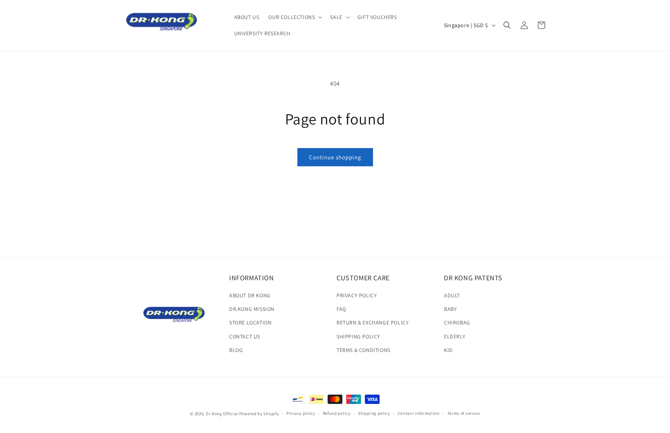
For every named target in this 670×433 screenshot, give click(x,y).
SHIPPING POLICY (358, 336)
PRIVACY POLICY (357, 295)
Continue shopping (335, 157)
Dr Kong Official (222, 413)
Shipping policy (374, 413)
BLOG (236, 350)
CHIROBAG (457, 322)
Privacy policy (301, 413)
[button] (294, 17)
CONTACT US (244, 336)
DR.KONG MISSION (252, 309)
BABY (450, 309)
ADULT (452, 295)
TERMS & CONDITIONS (363, 350)
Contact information (419, 413)
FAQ (341, 309)
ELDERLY (454, 336)
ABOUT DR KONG (250, 295)
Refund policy (337, 413)
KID (448, 350)
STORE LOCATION (250, 322)
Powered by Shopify (259, 413)
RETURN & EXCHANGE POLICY (373, 322)
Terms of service (463, 413)
